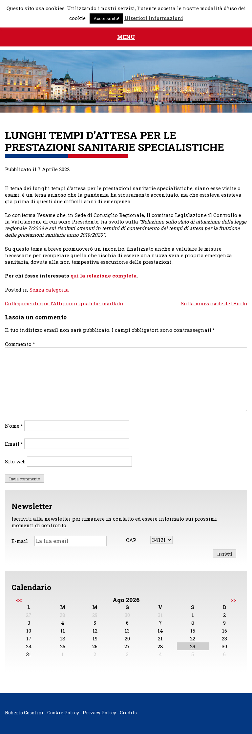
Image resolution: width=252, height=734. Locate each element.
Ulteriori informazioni (153, 18)
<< (19, 600)
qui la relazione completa (103, 275)
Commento (20, 344)
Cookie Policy (63, 712)
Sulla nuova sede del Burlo (214, 303)
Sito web (15, 461)
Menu (126, 36)
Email (14, 443)
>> (233, 600)
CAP (131, 540)
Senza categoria (49, 289)
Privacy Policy (99, 712)
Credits (128, 712)
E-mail (19, 541)
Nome (14, 425)
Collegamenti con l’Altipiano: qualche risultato (64, 303)
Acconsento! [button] (106, 18)
